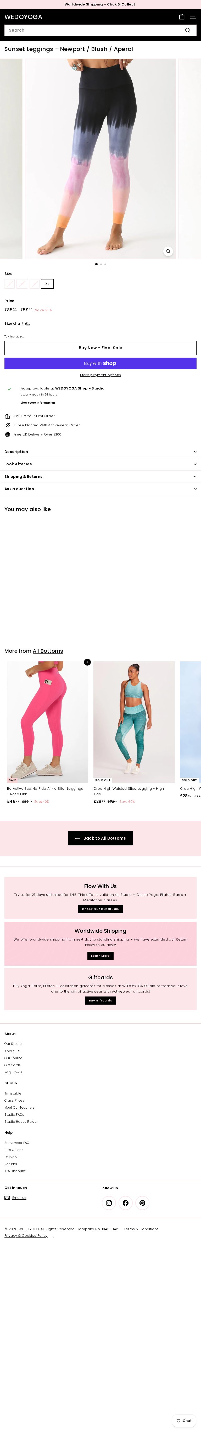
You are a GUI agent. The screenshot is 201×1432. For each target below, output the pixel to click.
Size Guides (14, 1150)
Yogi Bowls (13, 1072)
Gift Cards (12, 1065)
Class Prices (14, 1100)
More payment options (100, 375)
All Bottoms (48, 651)
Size (8, 273)
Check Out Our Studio (100, 909)
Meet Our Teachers (19, 1107)
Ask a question (19, 488)
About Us (12, 1051)
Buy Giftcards (100, 1000)
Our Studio (13, 1043)
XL (47, 283)
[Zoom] (168, 251)
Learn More (100, 956)
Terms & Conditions (141, 1229)
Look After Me (18, 464)
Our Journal (14, 1058)
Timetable (12, 1093)
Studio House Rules (20, 1121)
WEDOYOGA (23, 17)
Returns (10, 1164)
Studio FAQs (14, 1114)
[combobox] (100, 30)
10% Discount (14, 1171)
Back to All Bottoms (104, 838)
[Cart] (182, 17)
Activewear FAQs (17, 1143)
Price (9, 300)
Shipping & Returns (23, 476)
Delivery (11, 1157)
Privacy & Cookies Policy (26, 1235)
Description (16, 451)
